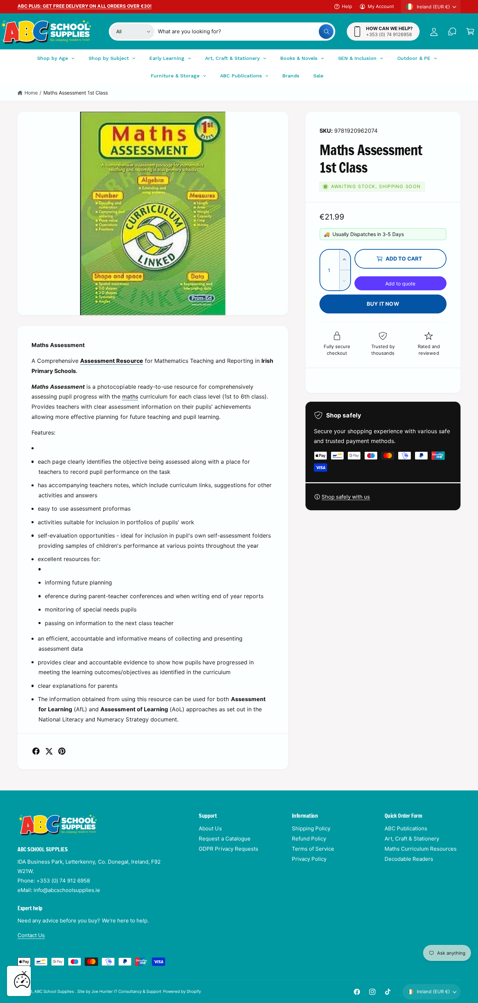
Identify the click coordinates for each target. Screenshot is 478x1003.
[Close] (24, 973)
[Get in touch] (452, 31)
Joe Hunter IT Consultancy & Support (126, 991)
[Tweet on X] (49, 751)
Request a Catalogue (224, 838)
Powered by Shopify (182, 991)
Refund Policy (309, 838)
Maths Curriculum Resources (421, 848)
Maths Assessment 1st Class (75, 93)
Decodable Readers (409, 859)
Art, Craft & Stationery (412, 838)
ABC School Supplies (54, 991)
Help (347, 6)
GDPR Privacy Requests (228, 848)
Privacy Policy (309, 859)
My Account (381, 6)
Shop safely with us (346, 496)
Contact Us (31, 935)
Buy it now (383, 303)
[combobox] (245, 31)
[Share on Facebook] (36, 751)
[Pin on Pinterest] (61, 751)
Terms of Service (313, 848)
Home (31, 93)
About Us (210, 828)
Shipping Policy (311, 828)
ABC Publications (406, 828)
